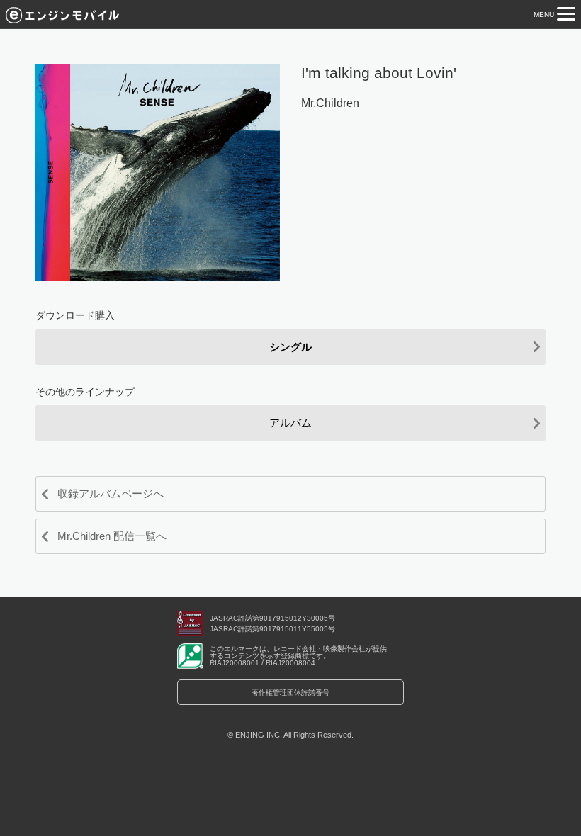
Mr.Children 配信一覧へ (112, 536)
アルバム (290, 423)
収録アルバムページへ (110, 493)
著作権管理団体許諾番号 (290, 692)
